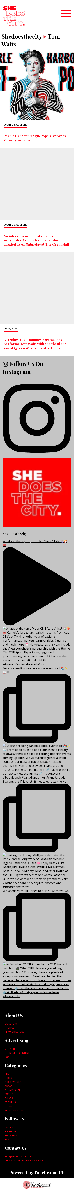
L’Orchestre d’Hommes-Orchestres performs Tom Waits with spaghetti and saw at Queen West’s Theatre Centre (35, 343)
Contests (10, 1056)
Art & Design (12, 1090)
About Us (10, 1102)
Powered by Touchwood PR (37, 1172)
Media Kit (10, 1048)
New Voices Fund (15, 1031)
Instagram (11, 1135)
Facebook (10, 1131)
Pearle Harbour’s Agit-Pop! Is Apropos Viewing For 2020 (35, 137)
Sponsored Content (17, 1052)
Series (8, 1078)
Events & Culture (15, 124)
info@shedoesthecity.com (21, 1156)
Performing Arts (15, 1082)
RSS (7, 1139)
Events (9, 1098)
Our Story (11, 1023)
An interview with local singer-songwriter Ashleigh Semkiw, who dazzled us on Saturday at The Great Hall (36, 240)
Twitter (9, 1127)
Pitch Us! (10, 1027)
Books (8, 1086)
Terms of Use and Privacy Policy (24, 1160)
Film (7, 1074)
